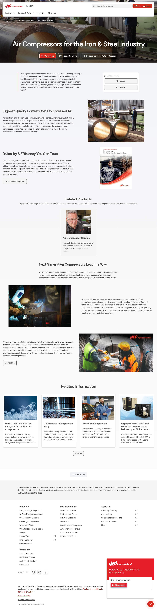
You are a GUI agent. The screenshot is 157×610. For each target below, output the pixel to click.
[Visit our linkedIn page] (33, 572)
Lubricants (64, 521)
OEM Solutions (25, 543)
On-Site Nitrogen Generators (31, 529)
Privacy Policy (24, 596)
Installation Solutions (69, 532)
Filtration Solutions (68, 518)
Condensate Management (71, 525)
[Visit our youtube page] (39, 572)
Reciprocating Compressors (30, 510)
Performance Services (69, 514)
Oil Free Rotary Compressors (31, 514)
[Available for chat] (150, 604)
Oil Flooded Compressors (29, 518)
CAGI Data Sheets (27, 557)
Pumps (22, 532)
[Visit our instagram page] (46, 572)
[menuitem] (10, 13)
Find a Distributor (26, 553)
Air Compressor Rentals (70, 529)
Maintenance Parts (68, 536)
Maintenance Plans (68, 510)
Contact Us (24, 564)
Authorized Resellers (28, 561)
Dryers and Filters (26, 525)
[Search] (94, 6)
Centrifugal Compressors (29, 521)
